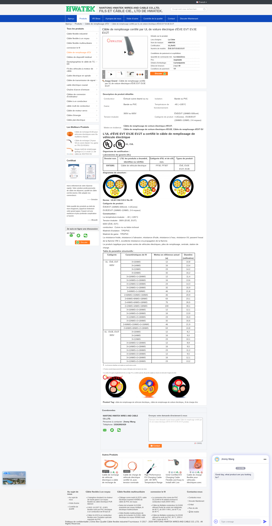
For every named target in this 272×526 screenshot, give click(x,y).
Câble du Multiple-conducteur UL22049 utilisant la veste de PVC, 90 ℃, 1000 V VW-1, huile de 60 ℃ (167, 517)
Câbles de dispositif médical (79, 57)
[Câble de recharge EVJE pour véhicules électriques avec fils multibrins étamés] (70, 134)
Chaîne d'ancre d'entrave (78, 89)
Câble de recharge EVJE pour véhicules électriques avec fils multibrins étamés (86, 134)
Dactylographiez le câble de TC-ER (81, 63)
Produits (83, 18)
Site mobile (194, 512)
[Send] (265, 521)
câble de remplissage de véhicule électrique (132, 402)
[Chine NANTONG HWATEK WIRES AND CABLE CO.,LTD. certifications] (73, 171)
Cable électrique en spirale (79, 75)
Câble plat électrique (76, 120)
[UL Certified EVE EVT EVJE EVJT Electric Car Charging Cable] (121, 74)
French (202, 2)
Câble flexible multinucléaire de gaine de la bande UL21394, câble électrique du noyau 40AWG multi (132, 515)
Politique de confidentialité (77, 521)
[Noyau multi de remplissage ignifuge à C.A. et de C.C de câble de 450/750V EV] (70, 151)
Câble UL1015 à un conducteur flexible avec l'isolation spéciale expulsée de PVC (99, 517)
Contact (171, 18)
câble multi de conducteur (78, 106)
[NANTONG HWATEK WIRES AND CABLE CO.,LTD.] (80, 9)
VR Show (96, 18)
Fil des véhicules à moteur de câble (80, 70)
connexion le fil (73, 48)
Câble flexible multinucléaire (79, 43)
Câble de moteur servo (77, 110)
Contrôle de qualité (73, 508)
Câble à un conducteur (77, 101)
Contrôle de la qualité (153, 18)
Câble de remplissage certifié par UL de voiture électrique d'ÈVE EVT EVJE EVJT (125, 83)
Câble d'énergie (74, 115)
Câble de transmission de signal (81, 80)
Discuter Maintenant (189, 18)
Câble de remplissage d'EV (97, 24)
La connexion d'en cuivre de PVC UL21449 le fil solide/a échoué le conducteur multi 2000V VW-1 (165, 500)
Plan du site (193, 508)
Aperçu (71, 18)
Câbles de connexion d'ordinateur (76, 95)
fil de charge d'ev (191, 402)
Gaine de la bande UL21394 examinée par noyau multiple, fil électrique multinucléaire (131, 507)
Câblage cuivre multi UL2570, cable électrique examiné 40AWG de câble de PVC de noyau (133, 500)
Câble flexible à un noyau (78, 38)
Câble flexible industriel (77, 34)
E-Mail (191, 505)
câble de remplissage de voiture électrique (167, 402)
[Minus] (265, 459)
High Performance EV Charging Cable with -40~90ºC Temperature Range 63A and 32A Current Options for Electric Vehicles (153, 482)
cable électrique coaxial (77, 85)
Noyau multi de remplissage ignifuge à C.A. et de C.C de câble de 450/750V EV (85, 151)
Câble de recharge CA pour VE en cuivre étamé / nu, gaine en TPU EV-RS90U (86, 143)
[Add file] (216, 521)
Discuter (159, 73)
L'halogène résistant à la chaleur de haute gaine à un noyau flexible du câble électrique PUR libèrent (99, 501)
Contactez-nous (195, 498)
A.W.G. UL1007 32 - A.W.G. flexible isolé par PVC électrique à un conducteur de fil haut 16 (99, 509)
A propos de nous (113, 18)
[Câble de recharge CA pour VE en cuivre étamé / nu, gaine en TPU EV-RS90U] (70, 142)
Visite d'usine (132, 18)
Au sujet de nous (73, 499)
